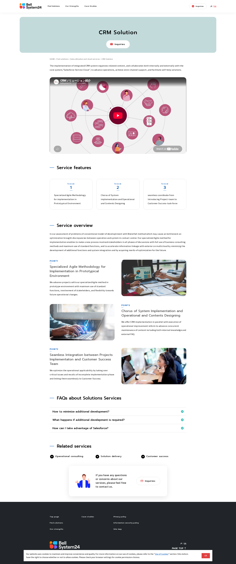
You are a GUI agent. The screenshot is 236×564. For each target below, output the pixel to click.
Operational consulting (69, 456)
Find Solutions (54, 6)
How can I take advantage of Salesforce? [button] (80, 428)
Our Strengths (72, 6)
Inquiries (200, 6)
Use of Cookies (161, 554)
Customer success (157, 456)
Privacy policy (119, 516)
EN (215, 6)
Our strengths (56, 529)
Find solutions (63, 59)
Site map (117, 529)
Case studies (88, 516)
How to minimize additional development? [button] (80, 411)
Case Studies (90, 6)
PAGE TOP (177, 548)
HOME (52, 59)
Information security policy (126, 523)
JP (211, 6)
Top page (54, 516)
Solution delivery (111, 456)
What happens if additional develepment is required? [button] (88, 420)
